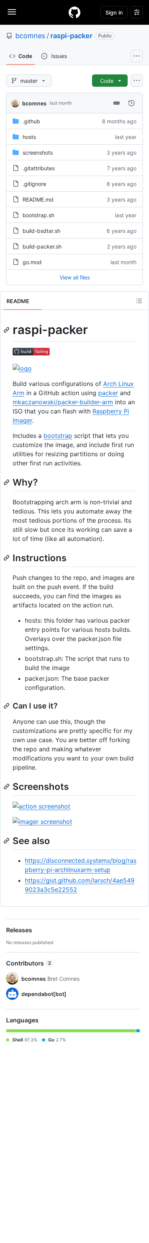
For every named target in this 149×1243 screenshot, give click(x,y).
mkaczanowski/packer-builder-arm (63, 402)
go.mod (32, 262)
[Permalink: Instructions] (7, 557)
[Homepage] (74, 12)
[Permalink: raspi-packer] (7, 329)
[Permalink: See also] (7, 840)
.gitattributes (39, 168)
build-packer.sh (42, 246)
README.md (38, 199)
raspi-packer (71, 36)
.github (31, 121)
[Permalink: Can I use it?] (7, 706)
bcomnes (30, 36)
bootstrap (58, 435)
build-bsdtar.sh (41, 231)
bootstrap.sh (38, 215)
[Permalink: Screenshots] (7, 786)
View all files (75, 277)
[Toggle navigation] (12, 12)
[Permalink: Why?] (7, 482)
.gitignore (34, 184)
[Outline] (139, 301)
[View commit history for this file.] (131, 103)
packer (108, 393)
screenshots (38, 152)
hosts (29, 137)
